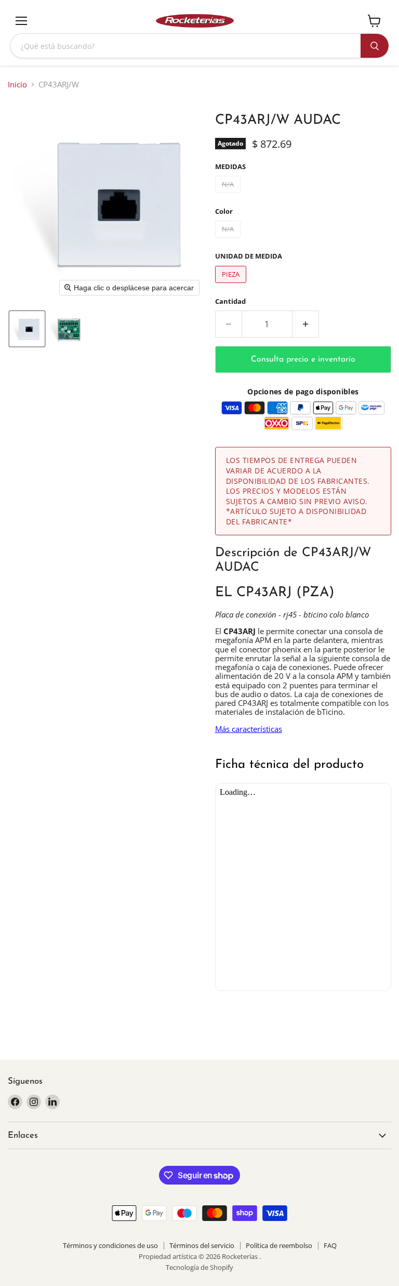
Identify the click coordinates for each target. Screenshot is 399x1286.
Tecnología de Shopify (199, 1267)
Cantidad (230, 301)
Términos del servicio (201, 1245)
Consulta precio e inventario (303, 359)
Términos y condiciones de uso (110, 1245)
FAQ (330, 1245)
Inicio (17, 84)
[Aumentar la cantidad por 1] (305, 324)
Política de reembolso (279, 1245)
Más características (248, 729)
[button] (27, 328)
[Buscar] (375, 45)
